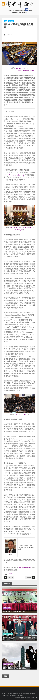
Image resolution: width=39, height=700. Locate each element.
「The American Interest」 (14, 175)
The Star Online (22, 414)
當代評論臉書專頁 (25, 567)
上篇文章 (10, 577)
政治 (6, 21)
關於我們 (17, 697)
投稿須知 (23, 697)
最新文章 (11, 21)
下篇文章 (29, 577)
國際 (5, 664)
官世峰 (11, 574)
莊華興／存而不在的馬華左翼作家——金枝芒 (15, 611)
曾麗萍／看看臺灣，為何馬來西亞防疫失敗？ (15, 668)
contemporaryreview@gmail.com (12, 695)
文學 (9, 607)
